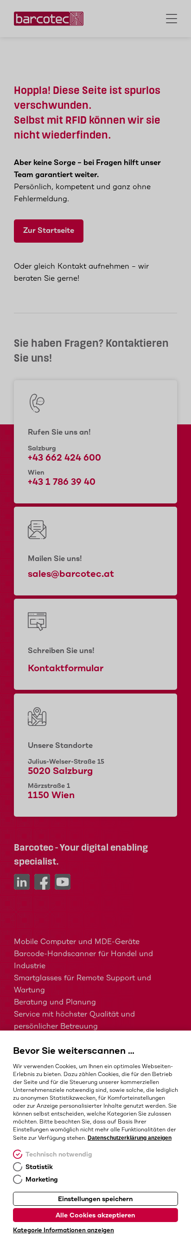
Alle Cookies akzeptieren (95, 1215)
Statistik (39, 1167)
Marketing (41, 1179)
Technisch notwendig (58, 1154)
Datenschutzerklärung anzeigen (130, 1138)
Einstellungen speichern (95, 1199)
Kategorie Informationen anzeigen (63, 1230)
